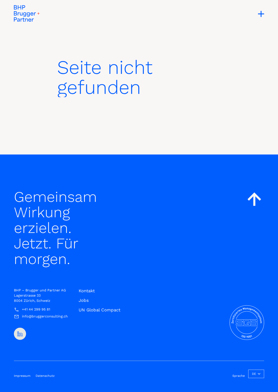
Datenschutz (45, 375)
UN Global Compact (99, 309)
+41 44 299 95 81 (36, 309)
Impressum (22, 375)
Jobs (84, 300)
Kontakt (87, 290)
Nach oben (254, 199)
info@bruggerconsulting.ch (45, 316)
